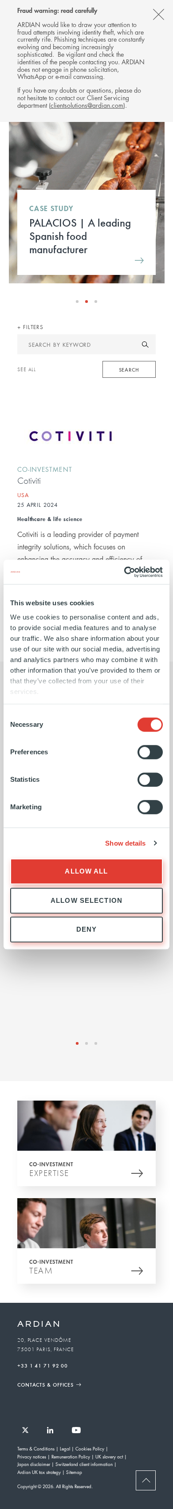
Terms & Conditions (36, 1448)
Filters (32, 327)
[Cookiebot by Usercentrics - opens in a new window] (124, 572)
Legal (65, 1448)
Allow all (86, 871)
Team (41, 1270)
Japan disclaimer (33, 1464)
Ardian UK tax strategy (39, 1472)
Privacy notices (31, 1456)
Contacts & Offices (45, 1384)
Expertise (49, 1172)
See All (26, 369)
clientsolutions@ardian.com (87, 105)
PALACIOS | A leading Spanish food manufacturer (80, 235)
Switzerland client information (84, 1464)
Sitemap (74, 1472)
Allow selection (86, 900)
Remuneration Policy (70, 1456)
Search (129, 369)
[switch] (150, 752)
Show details (125, 843)
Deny (86, 929)
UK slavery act (109, 1456)
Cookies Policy (89, 1448)
